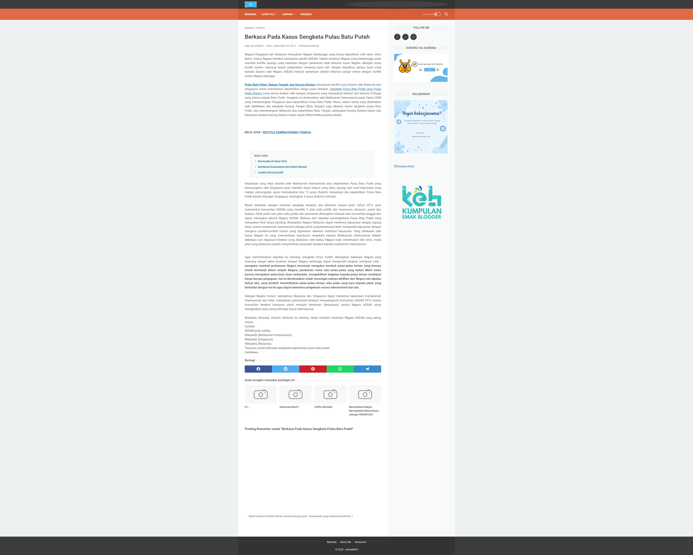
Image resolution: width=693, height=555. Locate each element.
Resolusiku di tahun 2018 (272, 161)
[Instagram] (413, 37)
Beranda (250, 14)
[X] (405, 37)
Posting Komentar (309, 45)
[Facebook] (397, 37)
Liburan (287, 14)
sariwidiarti (351, 549)
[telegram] (367, 369)
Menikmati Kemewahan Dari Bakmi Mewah (282, 166)
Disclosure (360, 542)
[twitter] (285, 369)
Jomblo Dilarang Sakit (270, 172)
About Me (345, 542)
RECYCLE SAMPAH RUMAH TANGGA (287, 132)
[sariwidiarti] (253, 4)
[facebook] (258, 369)
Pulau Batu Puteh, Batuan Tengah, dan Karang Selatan (280, 84)
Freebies (306, 14)
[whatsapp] (340, 369)
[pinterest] (312, 369)
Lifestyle (267, 14)
